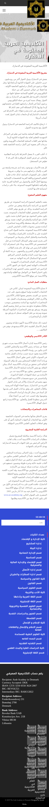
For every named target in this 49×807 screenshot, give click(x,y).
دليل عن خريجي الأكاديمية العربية (29, 745)
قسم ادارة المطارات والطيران (26, 574)
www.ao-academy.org (13, 495)
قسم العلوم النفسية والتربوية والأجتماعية (25, 608)
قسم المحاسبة (34, 557)
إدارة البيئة (36, 548)
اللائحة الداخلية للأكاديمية (29, 764)
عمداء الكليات (37, 534)
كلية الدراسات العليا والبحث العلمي (25, 648)
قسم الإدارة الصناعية (30, 553)
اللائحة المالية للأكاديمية (40, 764)
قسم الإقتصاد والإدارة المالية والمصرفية (26, 564)
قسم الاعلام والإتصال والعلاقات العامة (25, 628)
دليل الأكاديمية (40, 773)
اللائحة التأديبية (40, 751)
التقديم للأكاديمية (29, 729)
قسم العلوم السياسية (30, 588)
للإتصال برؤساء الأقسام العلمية (41, 732)
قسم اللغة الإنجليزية (31, 601)
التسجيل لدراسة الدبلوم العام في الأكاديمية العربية (29, 781)
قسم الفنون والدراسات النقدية (25, 613)
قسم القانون (35, 583)
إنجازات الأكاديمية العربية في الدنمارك (40, 745)
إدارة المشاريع (34, 543)
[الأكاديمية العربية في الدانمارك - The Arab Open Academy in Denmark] (36, 9)
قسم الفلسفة (34, 618)
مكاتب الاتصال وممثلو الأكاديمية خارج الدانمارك (40, 790)
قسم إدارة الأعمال (32, 569)
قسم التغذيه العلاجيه (30, 643)
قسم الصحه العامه (32, 638)
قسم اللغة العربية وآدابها (28, 596)
